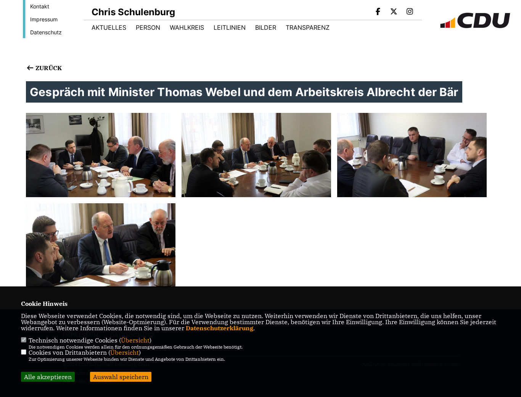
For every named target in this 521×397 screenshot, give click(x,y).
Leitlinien (230, 27)
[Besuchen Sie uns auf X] (394, 12)
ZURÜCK (47, 68)
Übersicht (135, 340)
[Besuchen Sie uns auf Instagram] (409, 12)
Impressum (44, 19)
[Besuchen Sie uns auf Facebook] (378, 12)
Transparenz (308, 27)
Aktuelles (109, 27)
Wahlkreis (187, 27)
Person (148, 27)
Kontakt (39, 6)
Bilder (265, 27)
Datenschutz (46, 32)
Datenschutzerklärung (219, 328)
